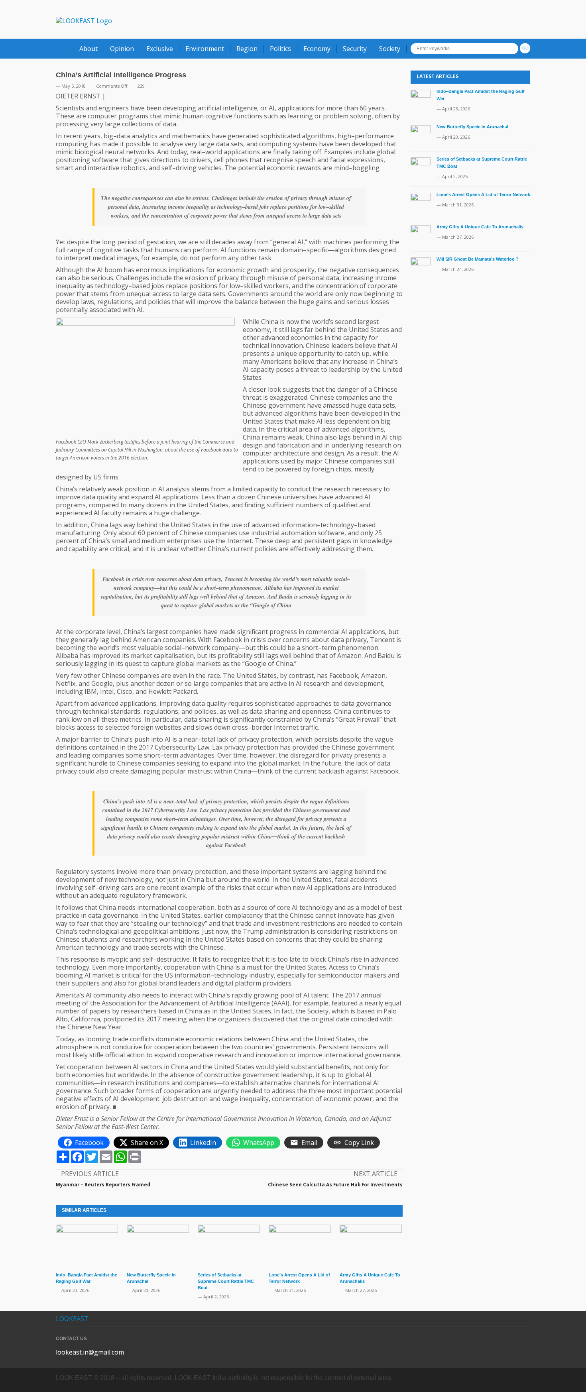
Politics (280, 49)
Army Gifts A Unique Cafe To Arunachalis (480, 226)
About (88, 49)
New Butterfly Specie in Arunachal (472, 126)
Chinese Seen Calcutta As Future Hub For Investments (335, 1185)
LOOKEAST (72, 1318)
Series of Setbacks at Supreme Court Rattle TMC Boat (226, 1281)
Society (389, 49)
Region (247, 49)
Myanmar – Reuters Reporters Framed (103, 1185)
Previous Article (90, 1173)
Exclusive (159, 49)
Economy (316, 49)
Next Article (375, 1173)
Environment (204, 49)
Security (355, 49)
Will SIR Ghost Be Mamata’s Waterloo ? (478, 259)
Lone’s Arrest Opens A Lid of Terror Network (483, 194)
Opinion (122, 49)
